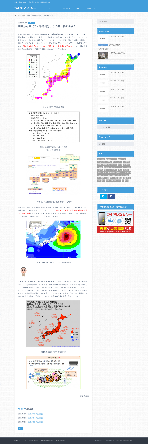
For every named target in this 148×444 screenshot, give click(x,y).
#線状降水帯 (111, 172)
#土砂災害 (114, 164)
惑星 (116, 178)
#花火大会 (128, 172)
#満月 (99, 172)
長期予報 (113, 180)
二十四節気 (101, 178)
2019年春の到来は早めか (117, 53)
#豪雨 (99, 175)
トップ (49, 8)
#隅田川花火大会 (113, 175)
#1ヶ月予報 (101, 159)
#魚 (127, 175)
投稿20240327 (103, 49)
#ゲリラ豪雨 (101, 162)
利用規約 (17, 441)
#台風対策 (106, 164)
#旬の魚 (128, 167)
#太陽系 (100, 167)
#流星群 (126, 170)
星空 (120, 178)
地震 (107, 178)
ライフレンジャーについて (87, 8)
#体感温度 (127, 162)
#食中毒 (122, 175)
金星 (108, 180)
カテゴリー (66, 8)
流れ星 (128, 178)
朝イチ (21, 409)
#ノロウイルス (117, 162)
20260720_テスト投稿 (116, 106)
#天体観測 (126, 164)
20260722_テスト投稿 (35, 422)
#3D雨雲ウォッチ (111, 159)
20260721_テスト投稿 (116, 98)
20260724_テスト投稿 (35, 418)
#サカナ (109, 162)
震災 (126, 180)
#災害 (104, 172)
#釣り (104, 175)
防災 (119, 180)
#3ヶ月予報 (121, 159)
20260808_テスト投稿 (35, 414)
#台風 (99, 164)
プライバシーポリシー (31, 441)
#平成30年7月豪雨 (109, 167)
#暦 (105, 170)
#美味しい (120, 172)
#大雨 (120, 164)
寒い (111, 178)
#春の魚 (100, 170)
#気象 (120, 170)
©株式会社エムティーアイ (124, 441)
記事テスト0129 (114, 45)
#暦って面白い (112, 170)
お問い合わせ (60, 441)
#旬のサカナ (120, 167)
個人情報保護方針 (47, 441)
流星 (99, 180)
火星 (103, 180)
